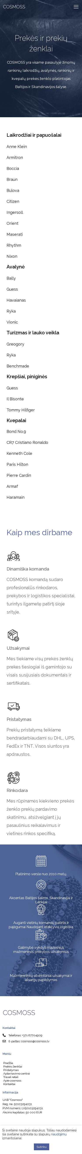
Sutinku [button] (42, 1147)
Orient (12, 223)
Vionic (12, 322)
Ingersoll (15, 212)
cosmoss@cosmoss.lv (35, 1041)
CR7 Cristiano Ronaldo (27, 442)
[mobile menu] (76, 6)
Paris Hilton (17, 464)
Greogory (16, 344)
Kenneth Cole (19, 453)
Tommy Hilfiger (21, 410)
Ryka (11, 311)
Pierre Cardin (19, 475)
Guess (12, 289)
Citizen (13, 201)
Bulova (13, 190)
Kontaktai (9, 1084)
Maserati (15, 234)
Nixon (12, 256)
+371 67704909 (32, 1035)
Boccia (13, 168)
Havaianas (16, 300)
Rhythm (14, 245)
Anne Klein (17, 146)
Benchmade (18, 366)
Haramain (15, 497)
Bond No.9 (16, 431)
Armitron (15, 157)
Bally (11, 278)
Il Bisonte (15, 399)
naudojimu (59, 1134)
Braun (12, 179)
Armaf (12, 486)
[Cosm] (14, 6)
